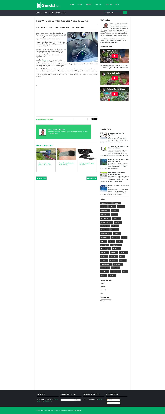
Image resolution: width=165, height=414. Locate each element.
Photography (114, 245)
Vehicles (112, 260)
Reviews (89, 4)
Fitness (114, 226)
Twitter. (100, 399)
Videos (80, 4)
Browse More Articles (44, 119)
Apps (102, 207)
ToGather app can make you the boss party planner (118, 147)
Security (112, 253)
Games (113, 230)
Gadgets (103, 230)
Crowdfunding (105, 222)
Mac (102, 241)
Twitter (98, 4)
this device (45, 60)
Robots (103, 253)
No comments (80, 27)
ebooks (103, 272)
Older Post (91, 178)
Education (104, 226)
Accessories (66, 27)
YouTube (103, 286)
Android (115, 203)
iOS (124, 272)
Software (112, 256)
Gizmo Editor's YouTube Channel (47, 400)
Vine (45, 13)
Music (110, 241)
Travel (103, 260)
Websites (104, 268)
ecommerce (114, 272)
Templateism (77, 410)
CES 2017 (103, 214)
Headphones (105, 233)
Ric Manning (42, 27)
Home (72, 4)
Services (122, 253)
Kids (123, 237)
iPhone (111, 275)
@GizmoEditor (124, 35)
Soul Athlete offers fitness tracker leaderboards (116, 173)
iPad (102, 275)
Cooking (115, 218)
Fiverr (102, 293)
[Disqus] (68, 207)
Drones (117, 222)
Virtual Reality (105, 264)
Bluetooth (104, 211)
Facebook (112, 37)
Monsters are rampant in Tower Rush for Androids (118, 160)
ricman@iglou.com (105, 39)
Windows (114, 268)
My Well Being (54, 133)
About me (108, 4)
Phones (103, 245)
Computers (104, 218)
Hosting (114, 237)
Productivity (104, 249)
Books (114, 211)
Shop (117, 4)
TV (121, 256)
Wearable (117, 264)
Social (103, 256)
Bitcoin (120, 207)
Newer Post (41, 178)
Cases (113, 214)
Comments (111, 403)
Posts (110, 400)
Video (121, 260)
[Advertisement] (67, 99)
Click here (124, 40)
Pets (118, 241)
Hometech (104, 237)
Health (116, 233)
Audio (111, 207)
